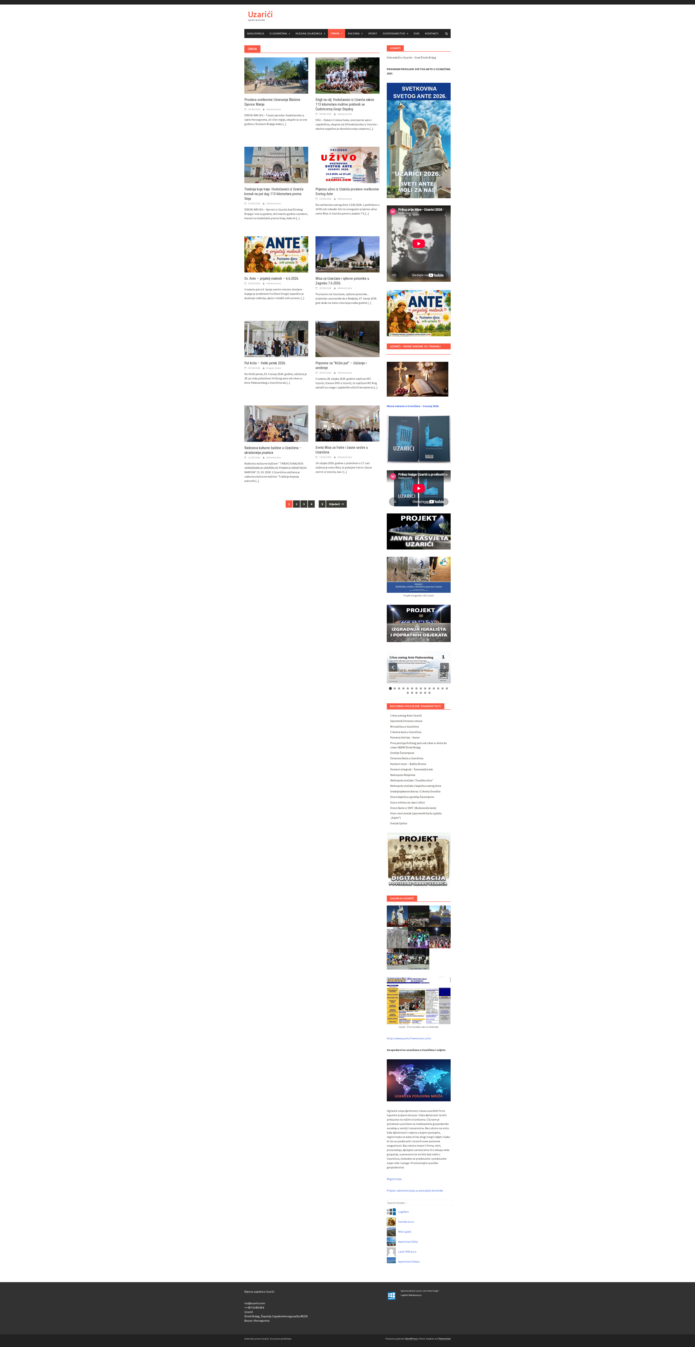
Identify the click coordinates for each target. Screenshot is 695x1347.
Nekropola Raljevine (402, 775)
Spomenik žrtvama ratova (406, 721)
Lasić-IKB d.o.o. (407, 1251)
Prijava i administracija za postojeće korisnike (415, 1190)
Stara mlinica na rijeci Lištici (407, 802)
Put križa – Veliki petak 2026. (265, 363)
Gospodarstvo (394, 33)
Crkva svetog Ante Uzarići (406, 715)
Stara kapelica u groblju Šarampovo (412, 797)
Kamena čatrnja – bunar (405, 737)
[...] (284, 124)
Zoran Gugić (432, 1290)
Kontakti (431, 33)
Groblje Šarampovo (402, 753)
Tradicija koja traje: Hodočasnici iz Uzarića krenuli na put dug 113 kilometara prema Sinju (273, 194)
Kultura (354, 33)
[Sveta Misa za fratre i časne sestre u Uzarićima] (347, 423)
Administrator (273, 109)
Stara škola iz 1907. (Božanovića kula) (413, 808)
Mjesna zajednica (309, 33)
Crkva (335, 33)
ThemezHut (444, 1338)
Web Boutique (415, 1295)
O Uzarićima (278, 33)
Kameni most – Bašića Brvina (408, 764)
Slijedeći (334, 504)
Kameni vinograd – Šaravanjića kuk (411, 769)
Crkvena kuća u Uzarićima (405, 732)
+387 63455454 (255, 1307)
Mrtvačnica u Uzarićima (404, 726)
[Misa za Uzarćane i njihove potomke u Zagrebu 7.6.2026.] (347, 254)
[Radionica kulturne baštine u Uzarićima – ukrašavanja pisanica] (276, 423)
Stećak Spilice (398, 823)
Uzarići (260, 14)
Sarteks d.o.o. (406, 1221)
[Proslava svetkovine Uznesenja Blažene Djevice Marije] (276, 75)
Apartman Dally (408, 1241)
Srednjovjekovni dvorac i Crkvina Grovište (415, 791)
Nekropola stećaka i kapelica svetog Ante (415, 786)
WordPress (411, 1338)
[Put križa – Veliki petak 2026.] (276, 338)
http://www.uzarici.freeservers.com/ (409, 1038)
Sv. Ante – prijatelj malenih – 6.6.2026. (271, 278)
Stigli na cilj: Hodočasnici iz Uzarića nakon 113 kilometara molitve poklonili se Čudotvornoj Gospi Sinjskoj (344, 104)
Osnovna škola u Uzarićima (406, 758)
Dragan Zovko (273, 368)
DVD (417, 33)
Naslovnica (255, 33)
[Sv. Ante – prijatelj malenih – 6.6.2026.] (276, 254)
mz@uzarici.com (254, 1303)
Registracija (394, 1179)
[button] (393, 667)
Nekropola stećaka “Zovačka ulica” (411, 780)
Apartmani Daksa (409, 1261)
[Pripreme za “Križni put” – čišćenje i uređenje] (347, 338)
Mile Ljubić (404, 1231)
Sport (372, 33)
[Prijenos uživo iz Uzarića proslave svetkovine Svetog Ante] (347, 164)
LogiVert (403, 1211)
